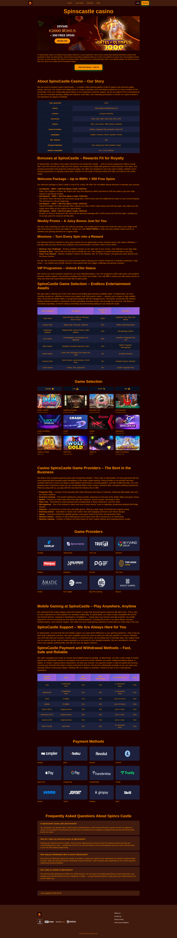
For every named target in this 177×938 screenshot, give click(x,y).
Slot (126, 388)
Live (74, 388)
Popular (48, 388)
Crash (100, 388)
